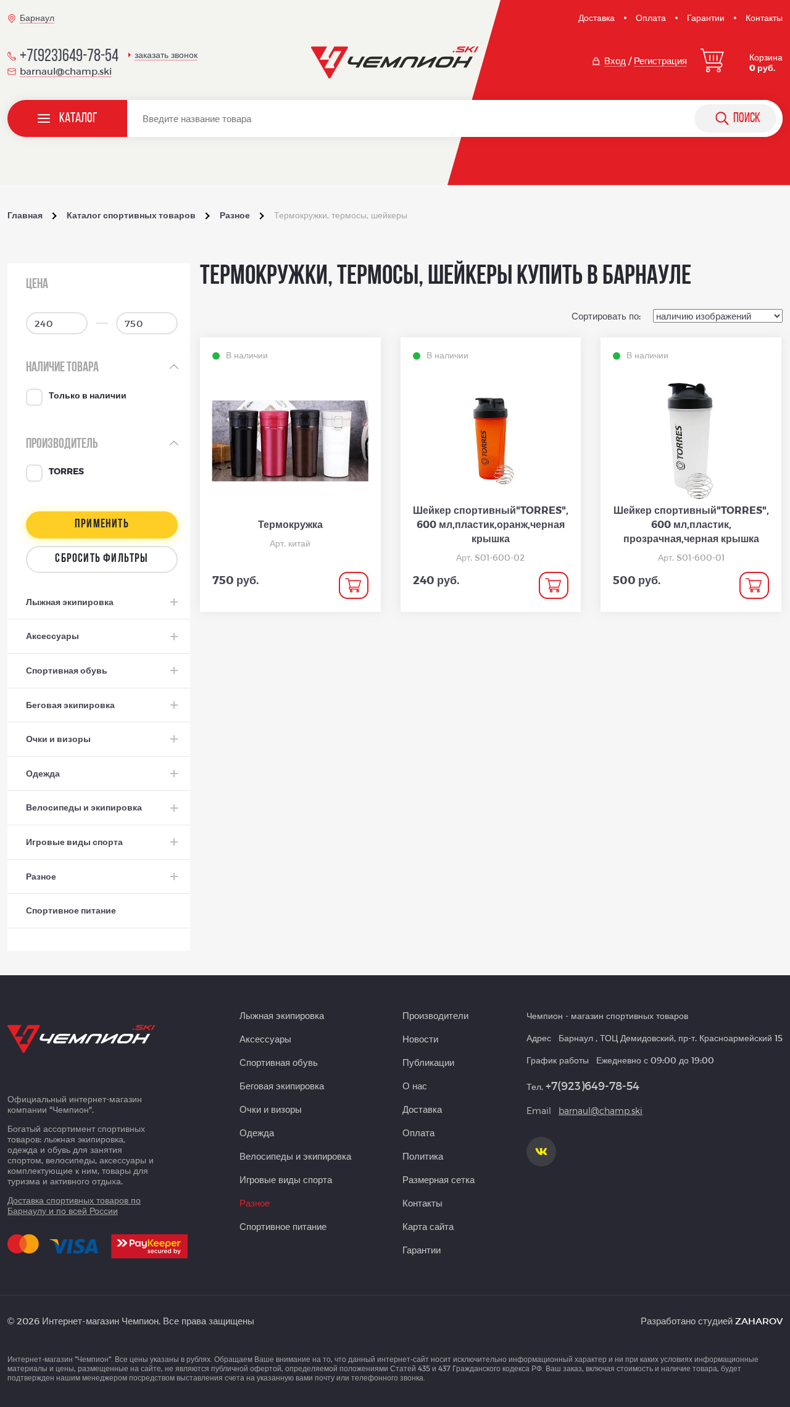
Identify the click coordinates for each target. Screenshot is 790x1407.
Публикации (428, 1062)
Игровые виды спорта (285, 1179)
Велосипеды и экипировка (295, 1155)
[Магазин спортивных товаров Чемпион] (395, 63)
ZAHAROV (759, 1320)
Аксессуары (265, 1038)
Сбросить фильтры (101, 559)
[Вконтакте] (541, 1151)
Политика (422, 1155)
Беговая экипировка (281, 1085)
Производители (435, 1015)
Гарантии (706, 17)
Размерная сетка (438, 1179)
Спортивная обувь (278, 1062)
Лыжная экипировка (281, 1015)
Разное (254, 1202)
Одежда (256, 1132)
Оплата (651, 17)
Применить (102, 524)
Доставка (596, 17)
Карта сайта (428, 1226)
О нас (414, 1085)
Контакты (764, 17)
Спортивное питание (282, 1226)
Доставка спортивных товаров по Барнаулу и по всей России (74, 1205)
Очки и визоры (270, 1109)
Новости (420, 1038)
